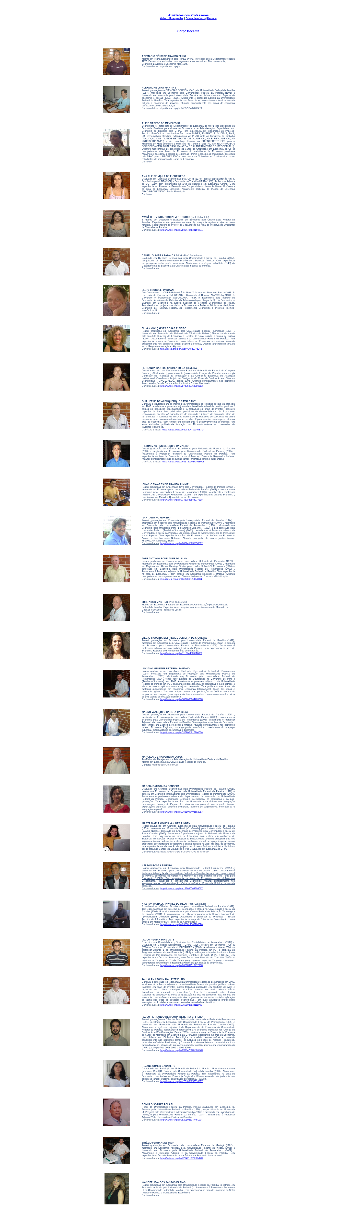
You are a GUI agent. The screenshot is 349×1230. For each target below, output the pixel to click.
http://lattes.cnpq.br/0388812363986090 (181, 924)
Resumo (212, 18)
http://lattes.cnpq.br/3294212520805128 (181, 1158)
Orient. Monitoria (196, 18)
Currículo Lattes (151, 429)
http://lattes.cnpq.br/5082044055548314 (183, 429)
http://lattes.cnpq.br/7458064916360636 (181, 732)
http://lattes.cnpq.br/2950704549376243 (181, 349)
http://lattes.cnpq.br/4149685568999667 (181, 888)
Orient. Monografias (171, 18)
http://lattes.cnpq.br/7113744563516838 (181, 653)
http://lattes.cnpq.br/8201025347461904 (181, 1119)
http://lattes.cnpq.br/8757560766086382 (181, 386)
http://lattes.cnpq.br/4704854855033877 (181, 1081)
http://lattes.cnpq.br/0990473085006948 (181, 1050)
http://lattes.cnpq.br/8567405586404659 (184, 851)
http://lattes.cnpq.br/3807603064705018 (181, 699)
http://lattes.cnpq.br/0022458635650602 (181, 543)
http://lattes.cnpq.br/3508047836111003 (181, 1005)
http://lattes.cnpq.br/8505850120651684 (181, 579)
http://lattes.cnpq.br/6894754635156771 (181, 230)
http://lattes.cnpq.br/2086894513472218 (181, 965)
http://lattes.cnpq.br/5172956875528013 (183, 461)
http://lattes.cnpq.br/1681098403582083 (181, 812)
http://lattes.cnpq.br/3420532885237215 (181, 499)
